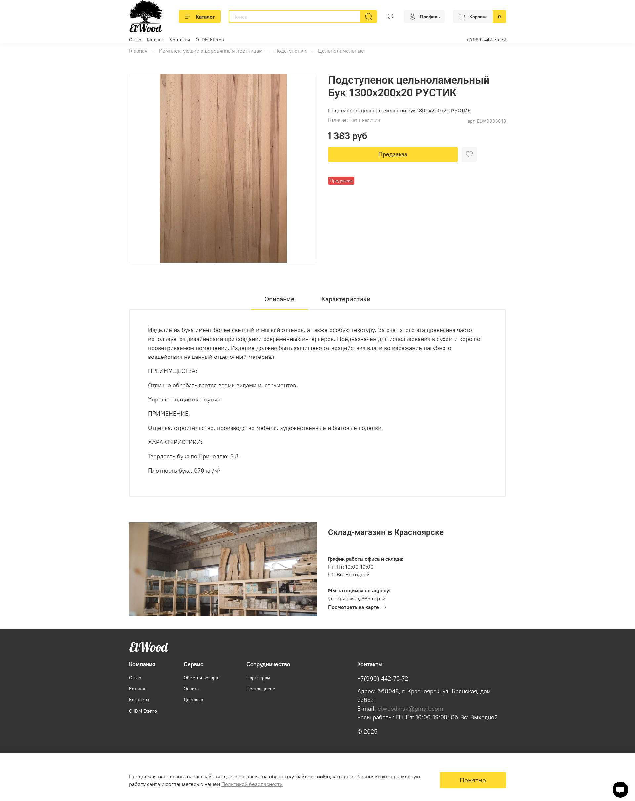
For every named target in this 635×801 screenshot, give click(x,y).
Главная (138, 50)
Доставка (193, 700)
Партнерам (258, 678)
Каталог (205, 16)
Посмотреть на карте (353, 607)
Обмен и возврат (202, 678)
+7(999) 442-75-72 (486, 40)
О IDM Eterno (210, 40)
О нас (135, 40)
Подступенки (290, 50)
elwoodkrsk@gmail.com (410, 708)
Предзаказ (392, 154)
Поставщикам (260, 689)
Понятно (473, 780)
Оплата (191, 689)
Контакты (180, 40)
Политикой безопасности (252, 784)
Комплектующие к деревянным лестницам (211, 50)
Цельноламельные (341, 50)
